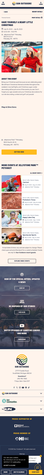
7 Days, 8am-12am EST (22, 381)
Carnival (26, 182)
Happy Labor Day (29, 217)
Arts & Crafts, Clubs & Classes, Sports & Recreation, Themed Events (31, 180)
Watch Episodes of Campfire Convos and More (22, 332)
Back (6, 12)
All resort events (36, 173)
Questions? (22, 376)
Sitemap (22, 454)
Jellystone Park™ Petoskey (32, 187)
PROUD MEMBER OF (22, 433)
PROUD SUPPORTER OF (22, 419)
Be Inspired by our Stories (22, 306)
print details (36, 17)
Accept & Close (9, 465)
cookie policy (16, 462)
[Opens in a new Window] (22, 426)
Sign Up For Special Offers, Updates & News (22, 280)
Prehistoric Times (29, 200)
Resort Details (37, 12)
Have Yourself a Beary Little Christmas (17, 23)
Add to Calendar (19, 472)
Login (41, 4)
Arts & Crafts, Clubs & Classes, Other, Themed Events (31, 198)
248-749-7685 (22, 379)
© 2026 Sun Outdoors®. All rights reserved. (22, 449)
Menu (3, 4)
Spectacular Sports (29, 235)
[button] (23, 37)
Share (5, 472)
